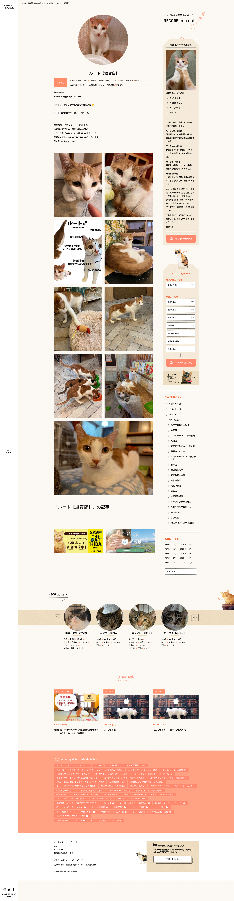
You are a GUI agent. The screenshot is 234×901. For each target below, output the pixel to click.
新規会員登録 (91, 865)
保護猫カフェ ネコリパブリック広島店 (146, 782)
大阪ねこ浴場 (177, 470)
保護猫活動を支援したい (91, 790)
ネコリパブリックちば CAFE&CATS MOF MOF (77, 778)
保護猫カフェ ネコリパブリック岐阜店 (72, 774)
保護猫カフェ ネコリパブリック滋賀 (111, 774)
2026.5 (185, 549)
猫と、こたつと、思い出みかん (69, 807)
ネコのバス (176, 512)
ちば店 (174, 441)
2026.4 (170, 553)
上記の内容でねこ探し (183, 362)
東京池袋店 (176, 480)
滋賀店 (174, 430)
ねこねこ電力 (159, 807)
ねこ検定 (107, 803)
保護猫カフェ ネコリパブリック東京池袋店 (168, 778)
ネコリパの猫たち (48, 3)
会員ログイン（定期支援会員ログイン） (69, 865)
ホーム (23, 3)
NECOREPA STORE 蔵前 (182, 523)
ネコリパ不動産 (98, 807)
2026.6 (170, 549)
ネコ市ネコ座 (86, 812)
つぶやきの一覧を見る (183, 238)
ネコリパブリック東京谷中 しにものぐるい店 (153, 774)
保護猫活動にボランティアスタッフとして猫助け (77, 794)
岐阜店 (174, 464)
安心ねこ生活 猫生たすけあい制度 (71, 798)
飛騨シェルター (178, 451)
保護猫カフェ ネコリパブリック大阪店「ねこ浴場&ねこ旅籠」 (96, 770)
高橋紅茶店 (118, 807)
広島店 (174, 491)
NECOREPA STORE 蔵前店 (113, 786)
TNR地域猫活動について (135, 765)
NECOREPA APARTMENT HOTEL (70, 816)
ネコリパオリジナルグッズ (112, 812)
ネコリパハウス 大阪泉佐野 (174, 770)
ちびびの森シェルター (181, 425)
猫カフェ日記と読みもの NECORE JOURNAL (152, 812)
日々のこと (174, 419)
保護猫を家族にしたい (65, 790)
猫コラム (173, 414)
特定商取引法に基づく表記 (109, 820)
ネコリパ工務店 (138, 807)
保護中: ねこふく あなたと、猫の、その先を (153, 794)
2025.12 (171, 562)
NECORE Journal (34, 3)
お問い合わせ (62, 820)
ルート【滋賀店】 (63, 3)
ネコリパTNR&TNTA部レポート (183, 458)
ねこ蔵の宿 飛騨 (117, 782)
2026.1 (185, 558)
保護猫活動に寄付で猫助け (119, 790)
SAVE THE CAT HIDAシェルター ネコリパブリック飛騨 (80, 782)
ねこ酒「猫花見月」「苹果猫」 (133, 803)
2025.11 (187, 562)
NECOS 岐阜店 (137, 786)
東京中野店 (176, 486)
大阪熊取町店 (177, 496)
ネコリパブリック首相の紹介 (106, 765)
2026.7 (185, 544)
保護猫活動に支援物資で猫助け (149, 790)
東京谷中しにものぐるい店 (183, 446)
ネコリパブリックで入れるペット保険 (129, 798)
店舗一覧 (60, 770)
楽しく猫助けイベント (65, 812)
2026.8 (170, 544)
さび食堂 (175, 517)
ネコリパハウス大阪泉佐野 (183, 435)
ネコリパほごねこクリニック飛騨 (142, 770)
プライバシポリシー (61, 860)
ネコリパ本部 (175, 404)
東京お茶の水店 (178, 475)
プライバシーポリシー (83, 820)
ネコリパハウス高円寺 (181, 507)
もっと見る (171, 571)
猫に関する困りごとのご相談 (116, 794)
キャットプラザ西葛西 (181, 501)
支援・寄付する (172, 859)
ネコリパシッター (100, 798)
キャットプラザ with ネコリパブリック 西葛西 (76, 786)
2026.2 (170, 558)
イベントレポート (177, 409)
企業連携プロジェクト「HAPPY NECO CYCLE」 (77, 803)
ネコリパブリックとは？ (78, 765)
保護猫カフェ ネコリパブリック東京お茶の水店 (124, 778)
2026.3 (185, 553)
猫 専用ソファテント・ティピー (168, 803)
